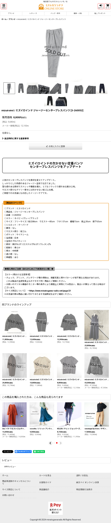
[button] (4, 6)
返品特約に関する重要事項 (16, 138)
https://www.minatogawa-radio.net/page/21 (50, 291)
